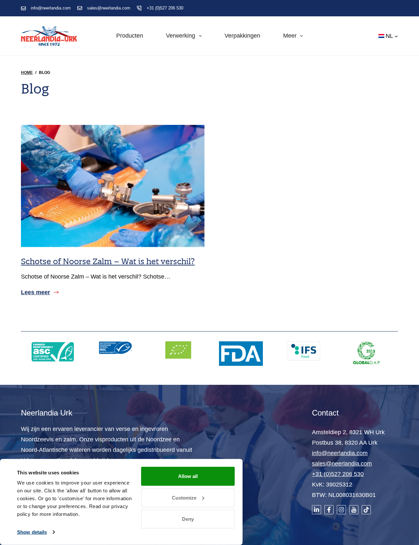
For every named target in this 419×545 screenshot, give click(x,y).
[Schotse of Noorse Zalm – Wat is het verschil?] (113, 186)
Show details (32, 532)
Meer (290, 35)
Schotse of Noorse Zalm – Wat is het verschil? (108, 261)
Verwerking (180, 35)
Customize (184, 497)
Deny (188, 519)
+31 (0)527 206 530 (165, 8)
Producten (129, 35)
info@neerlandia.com (51, 8)
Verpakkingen (242, 35)
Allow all (188, 476)
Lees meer (35, 293)
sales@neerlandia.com (108, 8)
